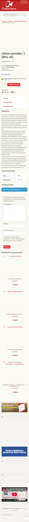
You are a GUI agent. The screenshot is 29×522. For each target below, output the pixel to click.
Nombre (6, 223)
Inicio (4, 21)
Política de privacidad (7, 514)
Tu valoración (7, 204)
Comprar (15, 284)
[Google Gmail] (12, 92)
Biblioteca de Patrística (20, 21)
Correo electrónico (9, 230)
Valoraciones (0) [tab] (8, 106)
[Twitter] (5, 92)
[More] (15, 92)
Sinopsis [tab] (5, 98)
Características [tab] (7, 102)
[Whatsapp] (10, 92)
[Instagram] (8, 92)
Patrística (10, 21)
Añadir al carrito (14, 84)
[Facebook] (3, 92)
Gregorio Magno (10, 67)
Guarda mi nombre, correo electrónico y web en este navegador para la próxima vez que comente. (13, 238)
